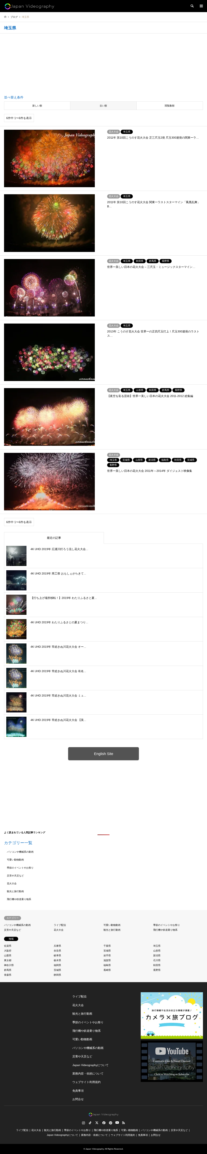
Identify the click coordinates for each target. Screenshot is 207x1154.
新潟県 (157, 955)
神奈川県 (9, 965)
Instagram (83, 1122)
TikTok (90, 1122)
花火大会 (12, 883)
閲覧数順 (169, 105)
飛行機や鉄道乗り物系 (19, 899)
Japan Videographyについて (90, 1065)
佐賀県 (7, 945)
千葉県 (107, 945)
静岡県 (57, 974)
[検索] (192, 6)
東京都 (7, 960)
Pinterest (110, 1122)
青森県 (7, 974)
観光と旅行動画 (15, 891)
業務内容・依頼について (88, 1073)
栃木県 (57, 960)
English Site (103, 754)
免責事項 (78, 1090)
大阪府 (7, 950)
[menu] (201, 6)
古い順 (103, 105)
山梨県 (7, 955)
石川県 (157, 960)
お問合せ (78, 1099)
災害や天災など (15, 875)
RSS (123, 1122)
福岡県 (57, 965)
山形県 (157, 950)
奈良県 (57, 950)
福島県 (107, 965)
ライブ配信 (60, 925)
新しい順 (37, 105)
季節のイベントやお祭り (20, 867)
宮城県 (107, 950)
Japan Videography (95, 1149)
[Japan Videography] (29, 6)
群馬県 (7, 970)
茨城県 (57, 970)
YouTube (116, 1122)
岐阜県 (57, 955)
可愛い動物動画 (15, 859)
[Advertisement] (103, 65)
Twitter (96, 1122)
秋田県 (157, 965)
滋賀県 (107, 960)
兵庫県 (57, 945)
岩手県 (107, 955)
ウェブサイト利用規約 (86, 1082)
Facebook (103, 1122)
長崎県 (107, 970)
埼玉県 (157, 945)
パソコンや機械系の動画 (20, 851)
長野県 (157, 970)
